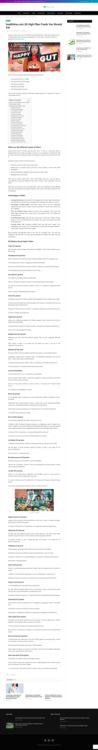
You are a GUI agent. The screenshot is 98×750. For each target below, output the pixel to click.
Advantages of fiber (15, 104)
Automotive (26, 13)
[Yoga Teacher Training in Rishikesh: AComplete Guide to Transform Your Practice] (10, 725)
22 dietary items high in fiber (17, 106)
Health (8, 20)
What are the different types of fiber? (20, 102)
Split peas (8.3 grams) (18, 130)
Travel (33, 13)
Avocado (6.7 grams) (17, 110)
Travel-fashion (51, 13)
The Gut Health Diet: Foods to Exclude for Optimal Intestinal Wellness (53, 697)
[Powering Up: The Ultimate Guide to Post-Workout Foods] (34, 688)
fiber (8, 674)
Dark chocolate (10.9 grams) (19, 141)
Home (19, 13)
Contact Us (77, 13)
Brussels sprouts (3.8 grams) (19, 125)
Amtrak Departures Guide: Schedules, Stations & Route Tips (83, 26)
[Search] (91, 1)
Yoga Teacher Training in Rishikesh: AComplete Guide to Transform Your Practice (30, 1)
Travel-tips (60, 13)
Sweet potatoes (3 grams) (19, 140)
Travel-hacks (41, 13)
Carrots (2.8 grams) (17, 119)
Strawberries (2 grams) (17, 109)
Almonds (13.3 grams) (18, 137)
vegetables (13, 674)
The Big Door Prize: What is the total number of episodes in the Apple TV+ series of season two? (84, 56)
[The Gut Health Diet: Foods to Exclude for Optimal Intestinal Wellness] (53, 688)
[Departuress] (49, 7)
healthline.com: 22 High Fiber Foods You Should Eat (83, 48)
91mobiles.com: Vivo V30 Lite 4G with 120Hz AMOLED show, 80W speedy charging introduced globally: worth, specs (83, 41)
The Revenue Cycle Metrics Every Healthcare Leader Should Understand (13, 697)
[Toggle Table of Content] (28, 100)
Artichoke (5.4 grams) (18, 124)
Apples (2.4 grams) (17, 114)
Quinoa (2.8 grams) (17, 133)
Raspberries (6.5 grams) (18, 115)
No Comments (17, 30)
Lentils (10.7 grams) (17, 127)
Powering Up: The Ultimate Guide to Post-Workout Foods (33, 696)
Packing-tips (68, 13)
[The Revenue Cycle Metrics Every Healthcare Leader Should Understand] (15, 688)
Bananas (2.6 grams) (17, 117)
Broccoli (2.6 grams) (17, 122)
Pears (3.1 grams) (16, 107)
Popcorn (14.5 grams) (18, 135)
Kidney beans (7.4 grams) (19, 128)
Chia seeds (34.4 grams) (18, 138)
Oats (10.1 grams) (16, 112)
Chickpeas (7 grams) (17, 132)
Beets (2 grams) (16, 120)
